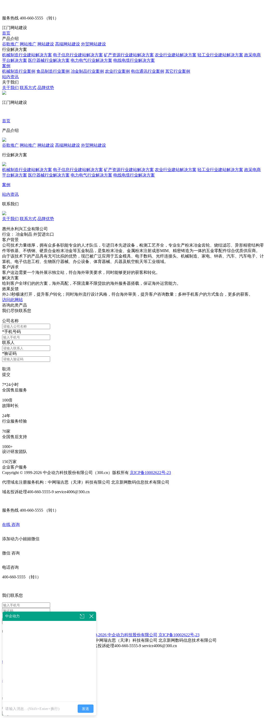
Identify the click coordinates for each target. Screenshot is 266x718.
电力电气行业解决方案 (91, 60)
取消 (6, 369)
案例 (6, 66)
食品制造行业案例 (53, 71)
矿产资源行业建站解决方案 (129, 55)
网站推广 (28, 44)
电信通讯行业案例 (147, 71)
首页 (6, 33)
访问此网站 (12, 299)
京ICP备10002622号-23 (150, 472)
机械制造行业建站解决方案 (27, 55)
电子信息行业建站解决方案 (78, 55)
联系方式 (28, 87)
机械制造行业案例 (18, 71)
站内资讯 (10, 76)
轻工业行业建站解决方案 (220, 55)
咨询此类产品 (14, 305)
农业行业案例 (117, 71)
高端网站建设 (67, 44)
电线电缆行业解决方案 (134, 60)
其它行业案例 (177, 71)
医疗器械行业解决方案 (49, 60)
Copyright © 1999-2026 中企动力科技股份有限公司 (112, 635)
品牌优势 (45, 87)
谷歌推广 (10, 44)
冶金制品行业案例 (87, 71)
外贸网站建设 (93, 44)
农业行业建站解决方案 (175, 55)
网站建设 (45, 44)
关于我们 (10, 87)
